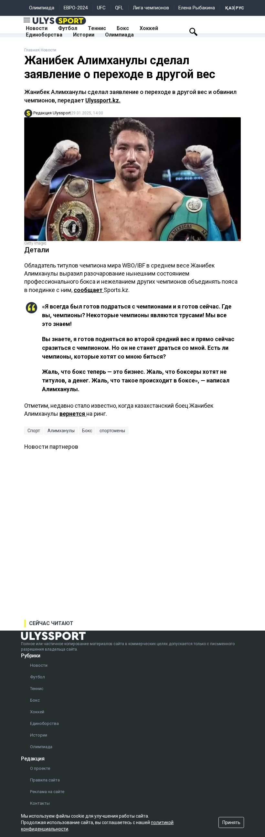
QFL (119, 8)
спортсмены (112, 430)
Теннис (97, 28)
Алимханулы (61, 430)
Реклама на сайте (47, 791)
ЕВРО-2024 (76, 8)
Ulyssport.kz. (103, 100)
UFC (101, 8)
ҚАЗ (229, 7)
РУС (240, 7)
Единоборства (44, 35)
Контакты (40, 803)
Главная (31, 50)
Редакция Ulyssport (52, 112)
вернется (72, 413)
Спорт (33, 430)
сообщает (89, 290)
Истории (83, 35)
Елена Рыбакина (196, 8)
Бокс (123, 28)
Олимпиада (41, 8)
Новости (37, 28)
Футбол (67, 28)
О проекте (40, 768)
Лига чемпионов (151, 8)
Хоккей (149, 28)
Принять (231, 822)
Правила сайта (45, 780)
